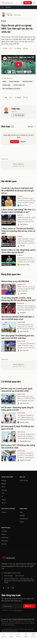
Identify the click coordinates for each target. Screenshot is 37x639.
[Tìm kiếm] (21, 3)
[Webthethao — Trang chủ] (7, 3)
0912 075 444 (8, 576)
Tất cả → (8, 7)
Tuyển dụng (5, 537)
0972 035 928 (19, 576)
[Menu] (34, 3)
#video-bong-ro (19, 85)
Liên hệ (4, 534)
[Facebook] (4, 588)
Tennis (3, 487)
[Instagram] (13, 588)
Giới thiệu (4, 531)
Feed (21, 512)
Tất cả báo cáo (24, 480)
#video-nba (6, 85)
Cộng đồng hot (24, 518)
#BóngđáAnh (20, 303)
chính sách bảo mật (18, 610)
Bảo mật (4, 544)
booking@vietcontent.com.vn (12, 573)
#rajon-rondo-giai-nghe (11, 88)
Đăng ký (23, 141)
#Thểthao (20, 196)
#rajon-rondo (27, 81)
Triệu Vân (9, 15)
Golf (3, 493)
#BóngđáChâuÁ (21, 284)
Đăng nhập (27, 2)
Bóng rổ (4, 483)
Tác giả (22, 522)
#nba (4, 81)
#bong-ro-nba (14, 81)
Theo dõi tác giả (19, 115)
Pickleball (4, 490)
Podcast (4, 512)
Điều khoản (5, 541)
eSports (4, 499)
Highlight (22, 515)
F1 (2, 496)
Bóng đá (3, 21)
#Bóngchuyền (21, 322)
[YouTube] (8, 588)
